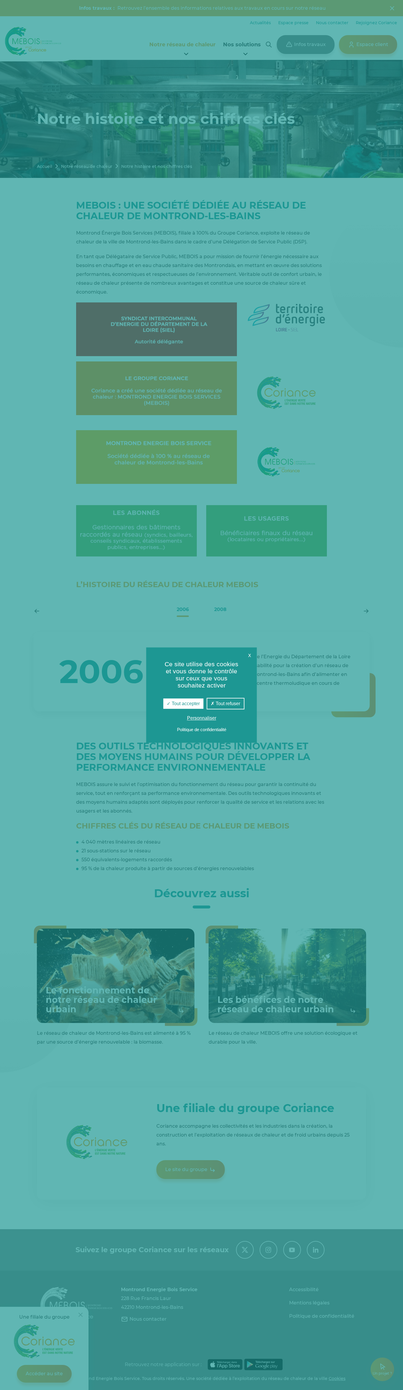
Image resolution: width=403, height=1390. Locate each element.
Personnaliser (201, 718)
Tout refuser (227, 703)
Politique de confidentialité (201, 729)
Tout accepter (185, 703)
